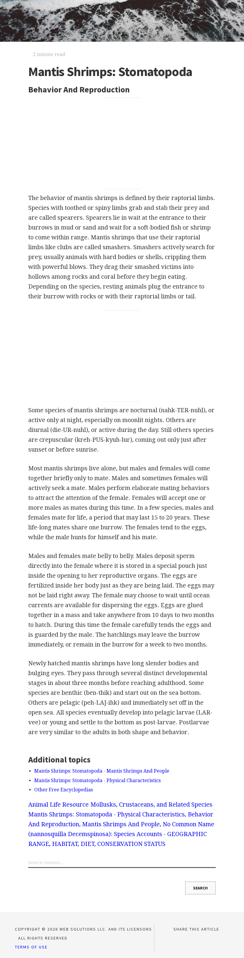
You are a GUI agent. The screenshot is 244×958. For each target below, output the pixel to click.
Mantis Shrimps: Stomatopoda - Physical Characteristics (97, 780)
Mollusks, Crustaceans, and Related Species (151, 804)
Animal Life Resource (58, 804)
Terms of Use (31, 947)
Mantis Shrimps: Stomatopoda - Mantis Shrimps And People (101, 771)
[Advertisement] (122, 143)
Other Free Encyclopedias (63, 790)
